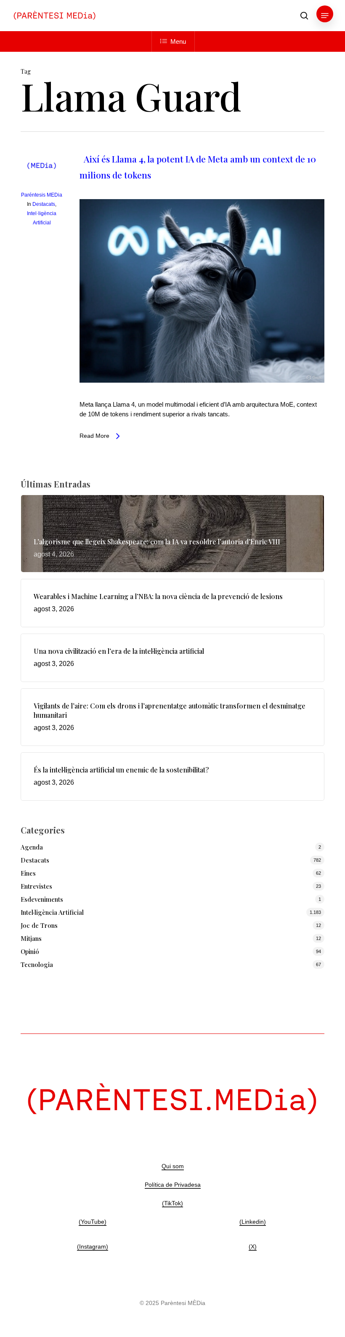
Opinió (30, 951)
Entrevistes (36, 886)
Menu (178, 41)
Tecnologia (37, 964)
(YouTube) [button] (92, 1221)
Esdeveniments (42, 899)
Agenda (32, 847)
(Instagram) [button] (92, 1246)
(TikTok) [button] (172, 1203)
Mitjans (31, 938)
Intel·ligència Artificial (52, 912)
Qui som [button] (173, 1166)
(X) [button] (253, 1246)
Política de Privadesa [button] (173, 1184)
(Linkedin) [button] (252, 1221)
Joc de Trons (39, 925)
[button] (324, 15)
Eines (28, 873)
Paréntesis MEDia (41, 195)
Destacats (43, 204)
